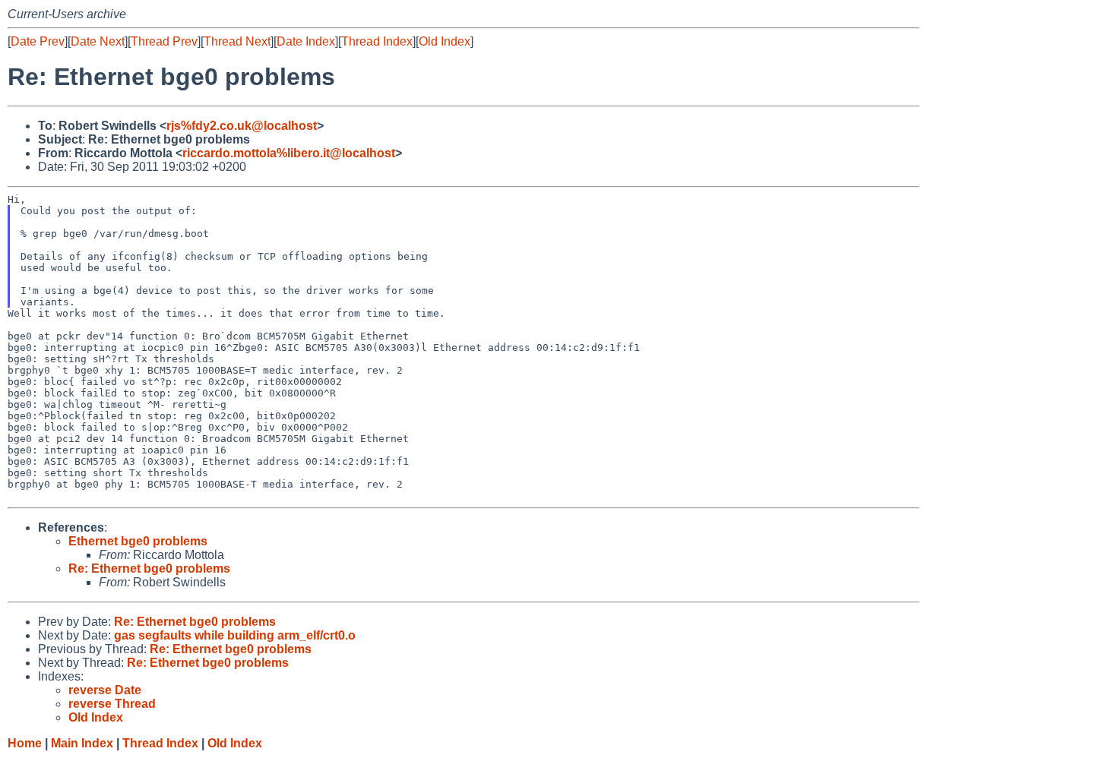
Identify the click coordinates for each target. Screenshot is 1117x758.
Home (25, 743)
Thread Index (377, 41)
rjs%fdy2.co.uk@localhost (241, 125)
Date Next (98, 41)
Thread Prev (164, 41)
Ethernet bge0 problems (137, 541)
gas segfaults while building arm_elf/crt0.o (235, 635)
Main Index (82, 743)
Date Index (306, 41)
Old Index (444, 41)
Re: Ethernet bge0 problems (149, 568)
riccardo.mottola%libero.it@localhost (288, 153)
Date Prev (38, 41)
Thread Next (237, 41)
